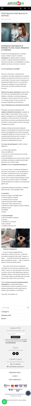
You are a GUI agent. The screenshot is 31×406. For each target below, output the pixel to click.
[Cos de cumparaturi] (25, 8)
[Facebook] (13, 353)
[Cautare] (28, 307)
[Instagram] (17, 353)
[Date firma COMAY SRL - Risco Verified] (15, 400)
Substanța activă (6, 315)
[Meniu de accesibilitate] (28, 393)
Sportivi (3, 318)
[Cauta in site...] (29, 8)
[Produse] (2, 9)
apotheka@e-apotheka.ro (16, 366)
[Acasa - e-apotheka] (15, 3)
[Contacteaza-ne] (21, 8)
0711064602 (16, 364)
